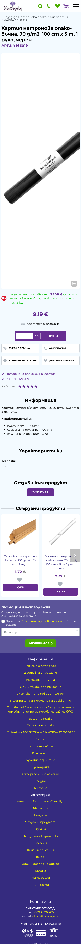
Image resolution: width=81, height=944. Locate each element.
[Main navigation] (76, 6)
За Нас (41, 739)
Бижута (40, 815)
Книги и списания (40, 850)
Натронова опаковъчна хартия (30, 374)
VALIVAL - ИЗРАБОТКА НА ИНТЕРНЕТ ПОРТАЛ (41, 732)
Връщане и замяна (40, 680)
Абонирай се (39, 643)
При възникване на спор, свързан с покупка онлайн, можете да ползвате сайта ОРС (40, 709)
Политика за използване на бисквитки (40, 700)
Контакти (40, 753)
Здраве (40, 829)
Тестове (40, 788)
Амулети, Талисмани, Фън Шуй (40, 801)
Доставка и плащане (40, 673)
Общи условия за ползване (40, 687)
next (75, 555)
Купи (53, 336)
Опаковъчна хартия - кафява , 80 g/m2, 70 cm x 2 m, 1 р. (20, 560)
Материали (40, 878)
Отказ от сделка (40, 725)
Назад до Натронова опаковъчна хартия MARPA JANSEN (35, 18)
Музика (40, 871)
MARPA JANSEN (17, 379)
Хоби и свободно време (40, 864)
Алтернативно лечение (40, 774)
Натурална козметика (40, 836)
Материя (40, 808)
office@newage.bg (45, 916)
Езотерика (40, 767)
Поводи (40, 857)
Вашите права (40, 718)
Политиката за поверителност (44, 621)
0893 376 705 (44, 912)
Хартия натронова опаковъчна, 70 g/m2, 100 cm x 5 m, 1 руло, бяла (61, 562)
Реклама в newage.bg (40, 666)
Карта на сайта (40, 746)
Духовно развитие (40, 760)
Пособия (40, 843)
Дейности (40, 885)
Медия (41, 781)
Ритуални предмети (40, 822)
